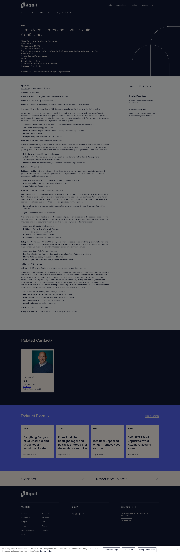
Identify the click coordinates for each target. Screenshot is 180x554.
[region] (90, 550)
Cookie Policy (46, 551)
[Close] (177, 549)
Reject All (129, 550)
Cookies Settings (111, 550)
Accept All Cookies (147, 550)
